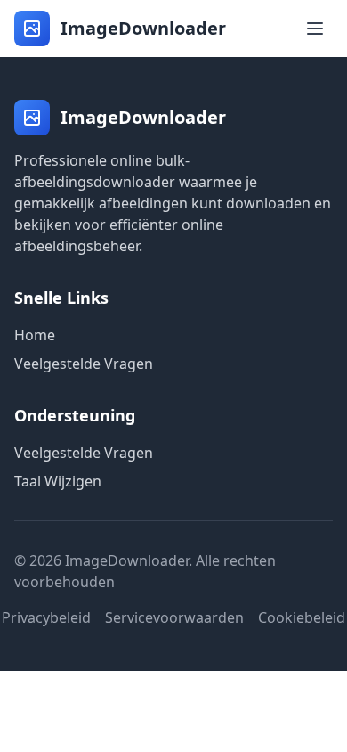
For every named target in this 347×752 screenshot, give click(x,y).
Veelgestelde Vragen (83, 363)
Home (34, 335)
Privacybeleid (46, 617)
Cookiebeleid (301, 617)
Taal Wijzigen (57, 481)
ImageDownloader (143, 28)
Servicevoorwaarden (174, 617)
